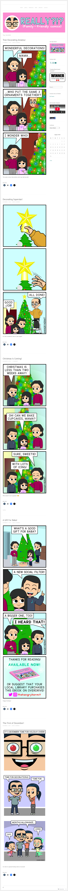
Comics (25, 7)
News (36, 7)
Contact (46, 7)
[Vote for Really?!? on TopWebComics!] (53, 118)
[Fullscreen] (63, 112)
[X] (51, 63)
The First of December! (13, 723)
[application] (57, 109)
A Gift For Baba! (10, 520)
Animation (31, 7)
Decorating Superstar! (13, 199)
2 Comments (15, 361)
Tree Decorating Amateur (14, 40)
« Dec (51, 160)
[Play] (51, 112)
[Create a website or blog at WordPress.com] (3, 887)
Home (21, 7)
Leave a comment (16, 42)
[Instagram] (53, 63)
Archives (40, 7)
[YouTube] (55, 63)
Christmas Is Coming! (12, 358)
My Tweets (52, 96)
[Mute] (61, 112)
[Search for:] (56, 87)
